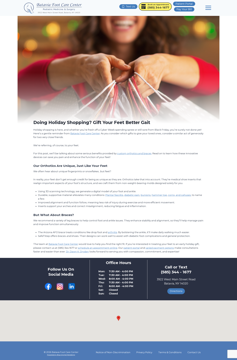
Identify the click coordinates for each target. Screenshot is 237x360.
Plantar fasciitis (114, 195)
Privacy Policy (144, 352)
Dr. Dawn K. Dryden (77, 251)
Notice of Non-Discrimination (113, 352)
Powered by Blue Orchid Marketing (61, 355)
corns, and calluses (179, 195)
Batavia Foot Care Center (85, 133)
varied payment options (160, 248)
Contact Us (194, 352)
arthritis (112, 232)
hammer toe (159, 195)
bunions (146, 195)
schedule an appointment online (97, 248)
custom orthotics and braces (134, 153)
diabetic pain (132, 195)
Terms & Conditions (170, 352)
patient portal (131, 248)
